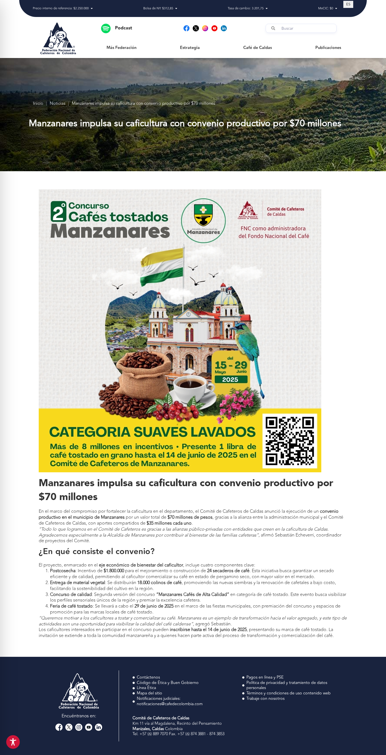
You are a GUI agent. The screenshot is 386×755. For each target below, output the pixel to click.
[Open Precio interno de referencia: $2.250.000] (91, 9)
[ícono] (196, 28)
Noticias (57, 104)
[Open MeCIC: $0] (336, 9)
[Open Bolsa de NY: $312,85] (176, 9)
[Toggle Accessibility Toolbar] (13, 742)
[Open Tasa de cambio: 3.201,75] (266, 9)
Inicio (38, 104)
